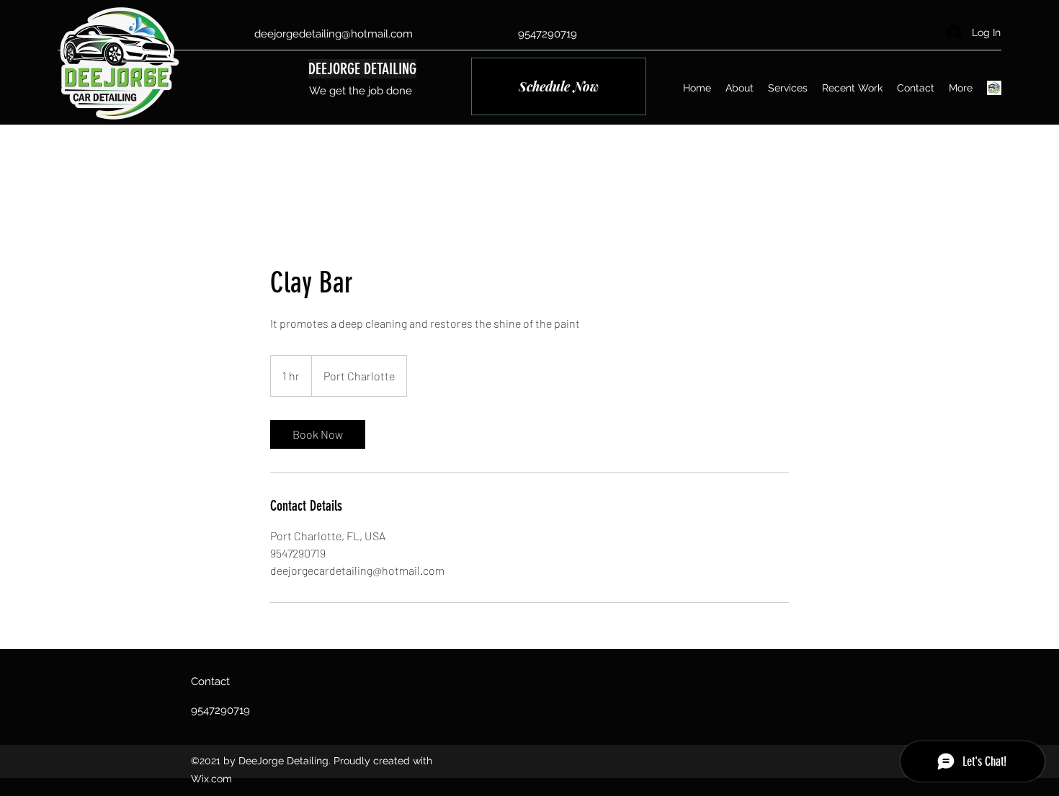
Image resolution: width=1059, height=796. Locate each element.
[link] (317, 434)
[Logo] (994, 88)
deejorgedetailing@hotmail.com (333, 33)
